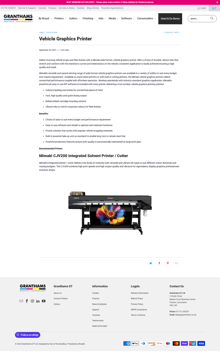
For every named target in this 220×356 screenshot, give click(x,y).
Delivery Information (139, 293)
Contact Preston (61, 298)
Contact (42, 8)
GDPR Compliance (139, 310)
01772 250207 (8, 8)
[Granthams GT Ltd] (18, 18)
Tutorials (96, 315)
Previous (168, 32)
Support (95, 310)
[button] (45, 19)
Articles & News (67, 8)
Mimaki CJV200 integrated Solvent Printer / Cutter (83, 156)
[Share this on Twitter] (150, 263)
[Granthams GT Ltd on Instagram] (32, 301)
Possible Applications (112, 8)
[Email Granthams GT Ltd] (21, 301)
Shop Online (93, 8)
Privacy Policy (137, 304)
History (57, 304)
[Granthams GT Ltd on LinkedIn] (38, 301)
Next (177, 32)
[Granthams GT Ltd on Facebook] (26, 301)
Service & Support (27, 8)
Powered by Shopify (76, 344)
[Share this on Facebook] (159, 263)
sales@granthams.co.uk (185, 315)
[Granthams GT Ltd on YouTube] (43, 301)
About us (58, 293)
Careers (81, 8)
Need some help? (99, 326)
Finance (53, 8)
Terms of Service (138, 315)
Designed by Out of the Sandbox (53, 344)
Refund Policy (137, 298)
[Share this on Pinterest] (167, 263)
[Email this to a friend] (176, 263)
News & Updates (99, 304)
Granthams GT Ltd (30, 344)
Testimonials (97, 320)
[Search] (212, 18)
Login (203, 8)
